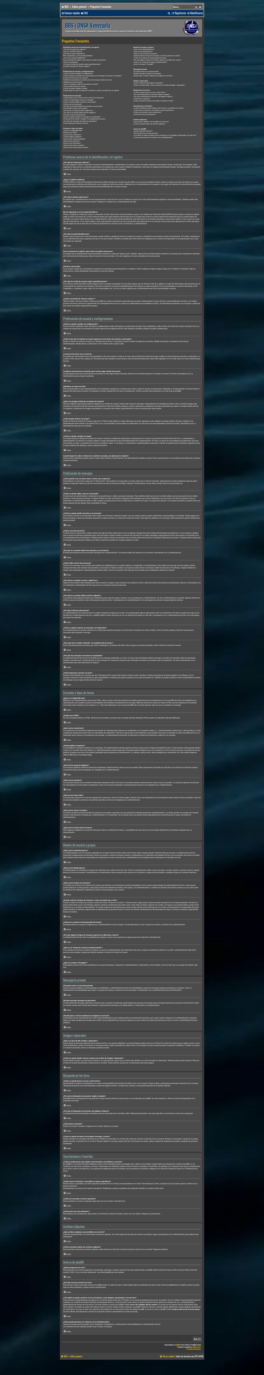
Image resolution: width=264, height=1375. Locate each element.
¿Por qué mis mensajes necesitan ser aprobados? (80, 121)
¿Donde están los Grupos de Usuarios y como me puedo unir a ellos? (156, 55)
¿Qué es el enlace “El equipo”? (143, 64)
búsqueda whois (106, 1302)
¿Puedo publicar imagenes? (72, 137)
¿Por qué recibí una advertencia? (74, 115)
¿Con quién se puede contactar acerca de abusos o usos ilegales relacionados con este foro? (164, 135)
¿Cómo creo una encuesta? (72, 104)
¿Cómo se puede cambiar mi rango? (75, 88)
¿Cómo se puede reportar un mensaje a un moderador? (82, 117)
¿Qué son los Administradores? (143, 49)
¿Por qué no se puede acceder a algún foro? (78, 110)
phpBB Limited (152, 1270)
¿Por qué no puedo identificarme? (74, 58)
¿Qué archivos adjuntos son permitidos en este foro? (151, 121)
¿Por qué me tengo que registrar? (74, 49)
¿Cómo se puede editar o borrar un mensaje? (78, 100)
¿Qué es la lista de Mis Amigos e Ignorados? (148, 83)
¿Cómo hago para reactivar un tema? (75, 123)
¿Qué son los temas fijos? (72, 143)
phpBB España (197, 1347)
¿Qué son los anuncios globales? (74, 139)
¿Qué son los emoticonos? (72, 135)
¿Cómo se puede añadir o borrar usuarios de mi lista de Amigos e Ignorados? (159, 85)
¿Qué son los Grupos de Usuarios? (145, 53)
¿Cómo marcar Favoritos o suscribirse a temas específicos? (153, 110)
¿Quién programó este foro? (142, 131)
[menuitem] (84, 13)
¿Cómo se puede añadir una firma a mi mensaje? (79, 102)
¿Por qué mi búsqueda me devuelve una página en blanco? (153, 96)
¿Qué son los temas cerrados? (73, 145)
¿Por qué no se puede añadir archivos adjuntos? (79, 112)
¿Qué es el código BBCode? (72, 130)
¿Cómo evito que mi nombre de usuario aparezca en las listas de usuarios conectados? (92, 76)
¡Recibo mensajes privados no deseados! (147, 73)
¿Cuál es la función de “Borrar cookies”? (76, 66)
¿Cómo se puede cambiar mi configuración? (78, 73)
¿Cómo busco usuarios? (141, 99)
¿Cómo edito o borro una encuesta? (75, 108)
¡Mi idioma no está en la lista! (72, 82)
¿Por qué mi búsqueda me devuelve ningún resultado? (151, 94)
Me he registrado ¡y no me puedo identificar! (78, 55)
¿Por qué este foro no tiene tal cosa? (145, 133)
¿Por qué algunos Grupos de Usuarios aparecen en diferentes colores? (157, 60)
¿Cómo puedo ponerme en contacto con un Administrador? (153, 137)
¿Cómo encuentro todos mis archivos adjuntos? (149, 124)
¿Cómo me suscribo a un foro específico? (147, 112)
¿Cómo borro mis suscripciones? (144, 114)
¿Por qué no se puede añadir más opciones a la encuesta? (83, 106)
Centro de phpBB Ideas (169, 1285)
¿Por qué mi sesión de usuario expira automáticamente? (82, 64)
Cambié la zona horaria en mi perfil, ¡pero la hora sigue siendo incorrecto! (87, 80)
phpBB (177, 391)
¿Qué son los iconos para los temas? (75, 147)
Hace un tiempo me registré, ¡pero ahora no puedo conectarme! (84, 60)
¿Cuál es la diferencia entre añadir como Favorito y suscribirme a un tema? (158, 108)
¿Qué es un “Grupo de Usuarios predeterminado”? (150, 62)
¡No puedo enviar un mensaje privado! (146, 71)
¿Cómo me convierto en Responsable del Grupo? (150, 58)
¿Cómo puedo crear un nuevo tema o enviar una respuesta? (83, 98)
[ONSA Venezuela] (184, 28)
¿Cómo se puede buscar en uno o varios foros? (149, 92)
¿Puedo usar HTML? (70, 132)
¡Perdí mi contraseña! (70, 62)
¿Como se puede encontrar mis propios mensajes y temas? (153, 101)
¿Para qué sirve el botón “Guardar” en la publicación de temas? (84, 119)
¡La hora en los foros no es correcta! (75, 78)
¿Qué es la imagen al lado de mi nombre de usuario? (80, 84)
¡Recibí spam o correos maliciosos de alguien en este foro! (153, 76)
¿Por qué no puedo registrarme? (74, 53)
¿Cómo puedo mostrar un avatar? (74, 86)
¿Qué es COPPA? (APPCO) (72, 51)
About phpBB (105, 1272)
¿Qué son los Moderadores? (143, 51)
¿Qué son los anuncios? (71, 141)
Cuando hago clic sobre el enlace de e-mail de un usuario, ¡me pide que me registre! (91, 90)
